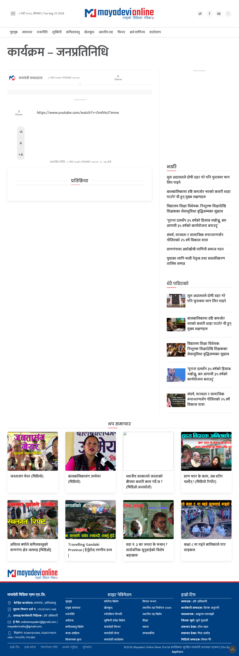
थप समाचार (119, 424)
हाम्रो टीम (14, 647)
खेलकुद (89, 32)
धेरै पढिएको (178, 284)
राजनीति (42, 32)
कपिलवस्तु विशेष (74, 626)
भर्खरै (172, 167)
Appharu (177, 651)
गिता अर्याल (195, 633)
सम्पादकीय (148, 633)
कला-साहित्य (72, 633)
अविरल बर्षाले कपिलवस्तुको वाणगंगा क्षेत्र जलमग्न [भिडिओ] (30, 547)
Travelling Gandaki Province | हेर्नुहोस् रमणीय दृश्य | (90, 550)
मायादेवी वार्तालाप (113, 639)
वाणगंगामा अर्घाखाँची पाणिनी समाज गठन (195, 249)
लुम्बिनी (57, 32)
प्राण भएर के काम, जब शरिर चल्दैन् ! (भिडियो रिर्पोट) (203, 479)
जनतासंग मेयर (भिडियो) (26, 476)
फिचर (121, 32)
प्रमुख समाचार (72, 607)
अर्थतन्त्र (69, 620)
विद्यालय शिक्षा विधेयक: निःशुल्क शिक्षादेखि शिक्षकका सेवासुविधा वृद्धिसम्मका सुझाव (196, 209)
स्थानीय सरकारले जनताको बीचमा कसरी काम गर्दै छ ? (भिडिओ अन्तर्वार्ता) (144, 481)
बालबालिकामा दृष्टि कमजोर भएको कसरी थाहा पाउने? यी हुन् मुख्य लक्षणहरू (199, 194)
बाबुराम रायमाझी (197, 614)
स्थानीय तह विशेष (152, 614)
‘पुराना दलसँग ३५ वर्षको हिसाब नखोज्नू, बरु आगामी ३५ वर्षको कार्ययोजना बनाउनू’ (196, 223)
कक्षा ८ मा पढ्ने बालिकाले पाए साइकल (205, 547)
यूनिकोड (87, 647)
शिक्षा (145, 620)
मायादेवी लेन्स (111, 633)
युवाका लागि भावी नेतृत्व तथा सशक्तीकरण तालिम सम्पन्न (196, 261)
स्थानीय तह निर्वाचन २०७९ (156, 607)
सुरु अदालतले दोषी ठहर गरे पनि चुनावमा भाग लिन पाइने (198, 180)
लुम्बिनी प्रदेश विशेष (114, 620)
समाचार (27, 32)
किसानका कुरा (73, 639)
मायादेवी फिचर (112, 626)
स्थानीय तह (106, 32)
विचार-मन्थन (149, 601)
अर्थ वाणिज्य (137, 32)
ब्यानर (145, 626)
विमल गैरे (196, 639)
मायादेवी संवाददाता (31, 78)
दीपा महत (194, 626)
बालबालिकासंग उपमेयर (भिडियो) (84, 479)
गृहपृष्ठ (14, 32)
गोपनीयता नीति (49, 647)
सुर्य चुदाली (194, 620)
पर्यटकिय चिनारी (113, 614)
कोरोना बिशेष (111, 601)
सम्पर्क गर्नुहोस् (70, 647)
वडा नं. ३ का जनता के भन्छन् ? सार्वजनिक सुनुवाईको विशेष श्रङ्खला (146, 550)
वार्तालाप (155, 32)
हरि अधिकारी (194, 601)
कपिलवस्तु (73, 32)
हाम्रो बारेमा (30, 647)
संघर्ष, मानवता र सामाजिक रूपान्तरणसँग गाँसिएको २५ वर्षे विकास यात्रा (195, 237)
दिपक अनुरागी (200, 607)
